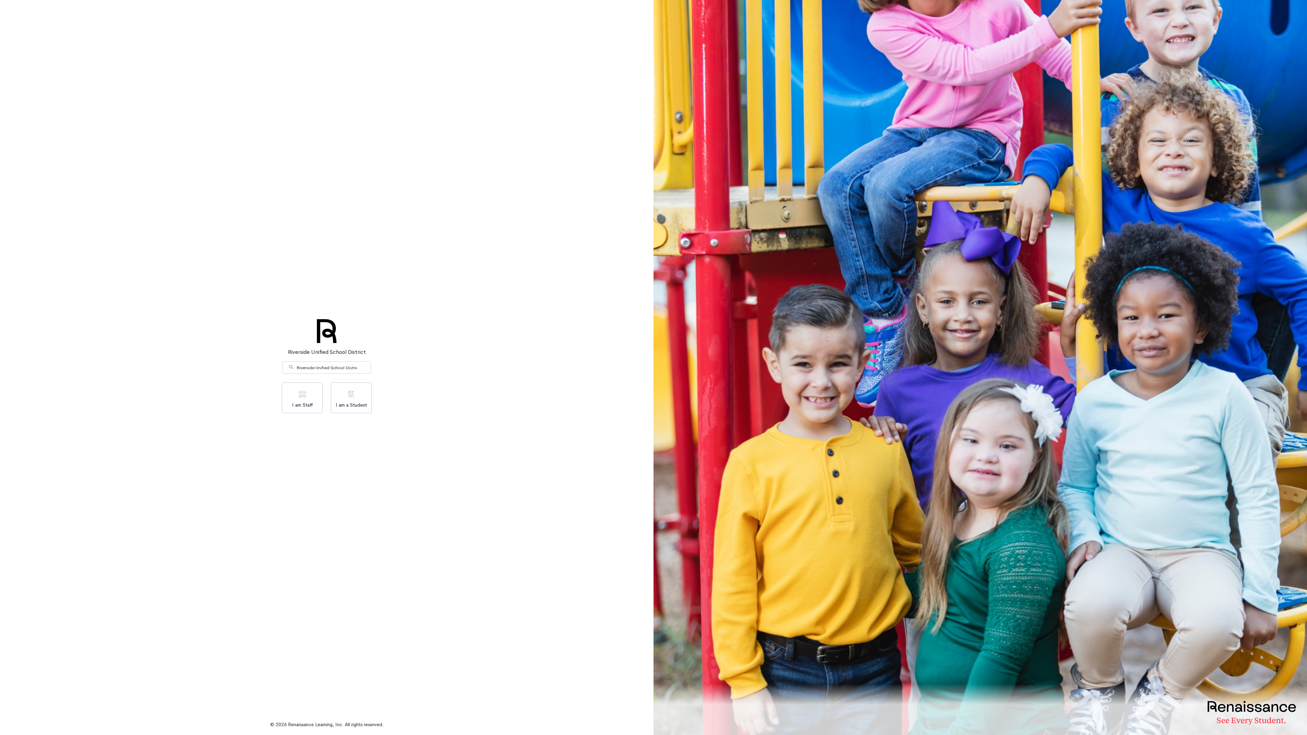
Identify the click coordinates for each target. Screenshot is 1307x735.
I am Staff (302, 405)
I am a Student (351, 405)
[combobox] (327, 367)
